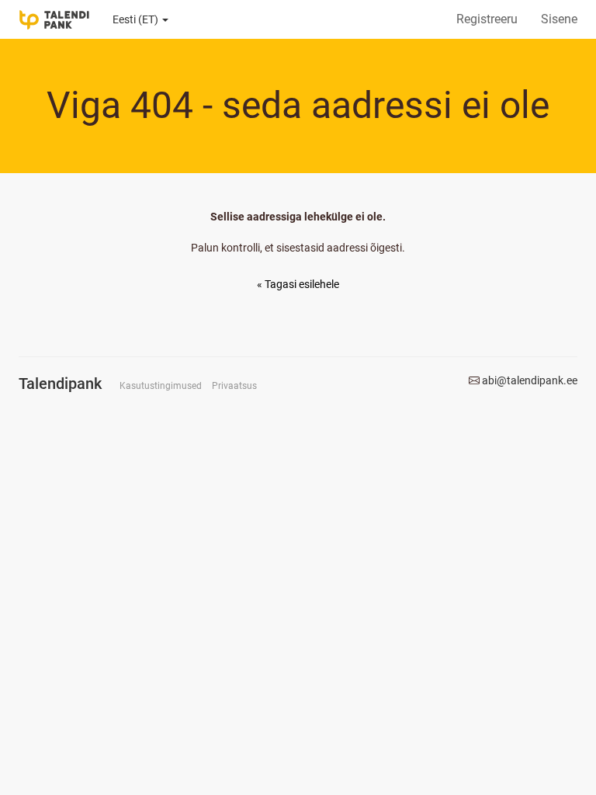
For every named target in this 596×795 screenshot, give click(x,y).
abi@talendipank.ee (529, 380)
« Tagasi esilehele (298, 284)
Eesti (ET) (137, 19)
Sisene (559, 19)
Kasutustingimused (161, 385)
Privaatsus (234, 385)
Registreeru (487, 19)
